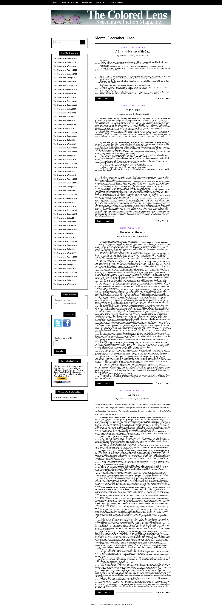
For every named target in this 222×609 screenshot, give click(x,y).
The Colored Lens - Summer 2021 (65, 136)
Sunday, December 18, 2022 (139, 114)
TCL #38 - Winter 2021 (136, 228)
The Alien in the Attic (133, 232)
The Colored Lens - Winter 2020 (65, 160)
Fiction (124, 47)
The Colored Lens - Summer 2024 (65, 89)
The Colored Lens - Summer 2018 (65, 183)
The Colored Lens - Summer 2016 (65, 214)
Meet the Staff (87, 2)
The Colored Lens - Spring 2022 (65, 125)
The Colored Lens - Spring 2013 (65, 265)
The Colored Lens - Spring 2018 (65, 187)
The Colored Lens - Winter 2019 (65, 175)
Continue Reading (104, 98)
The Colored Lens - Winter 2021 (65, 144)
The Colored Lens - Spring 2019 (65, 171)
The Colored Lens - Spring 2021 (65, 140)
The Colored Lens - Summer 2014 (65, 245)
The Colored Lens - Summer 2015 (65, 230)
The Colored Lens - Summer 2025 (65, 74)
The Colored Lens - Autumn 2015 (65, 226)
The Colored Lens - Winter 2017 (65, 206)
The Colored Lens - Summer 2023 (65, 105)
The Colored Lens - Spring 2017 (65, 202)
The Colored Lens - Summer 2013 (65, 261)
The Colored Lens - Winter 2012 (65, 284)
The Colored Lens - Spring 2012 (65, 280)
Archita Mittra (123, 236)
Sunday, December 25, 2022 (139, 56)
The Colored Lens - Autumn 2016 (65, 210)
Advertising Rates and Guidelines (65, 397)
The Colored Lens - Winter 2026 (65, 66)
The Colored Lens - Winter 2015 (65, 237)
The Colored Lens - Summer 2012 (65, 276)
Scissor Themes (103, 605)
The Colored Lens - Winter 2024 (65, 97)
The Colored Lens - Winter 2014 (65, 253)
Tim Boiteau (123, 56)
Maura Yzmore (123, 114)
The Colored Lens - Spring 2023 (65, 109)
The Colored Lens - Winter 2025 (65, 82)
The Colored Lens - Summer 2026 (65, 58)
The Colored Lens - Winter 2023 (65, 113)
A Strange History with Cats (132, 51)
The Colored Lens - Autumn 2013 (65, 257)
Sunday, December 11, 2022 (139, 236)
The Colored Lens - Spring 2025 (65, 78)
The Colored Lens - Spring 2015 (65, 233)
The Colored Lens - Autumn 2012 (65, 272)
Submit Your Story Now (62, 300)
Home (55, 2)
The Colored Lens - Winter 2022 (65, 128)
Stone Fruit (133, 109)
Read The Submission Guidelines (65, 304)
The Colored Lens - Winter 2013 (65, 269)
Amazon (72, 370)
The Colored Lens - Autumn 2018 (65, 179)
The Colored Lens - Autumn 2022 (65, 117)
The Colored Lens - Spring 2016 (65, 218)
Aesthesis (133, 394)
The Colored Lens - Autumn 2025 (65, 70)
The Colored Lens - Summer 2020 (65, 152)
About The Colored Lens (70, 2)
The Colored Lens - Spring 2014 (65, 249)
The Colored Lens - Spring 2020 (65, 156)
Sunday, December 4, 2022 (140, 399)
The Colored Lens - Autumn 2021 (65, 132)
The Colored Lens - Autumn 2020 (65, 148)
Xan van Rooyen (123, 399)
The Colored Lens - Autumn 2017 (65, 195)
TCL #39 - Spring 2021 (137, 47)
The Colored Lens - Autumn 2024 (65, 86)
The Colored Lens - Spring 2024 (65, 93)
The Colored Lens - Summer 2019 (65, 167)
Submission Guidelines (115, 2)
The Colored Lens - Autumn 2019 (65, 163)
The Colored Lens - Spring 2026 (65, 62)
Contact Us (100, 2)
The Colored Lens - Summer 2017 (65, 198)
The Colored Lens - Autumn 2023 (65, 101)
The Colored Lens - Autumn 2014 (65, 241)
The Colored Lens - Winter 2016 (65, 222)
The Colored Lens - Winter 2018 (65, 191)
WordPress (128, 605)
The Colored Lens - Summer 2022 (65, 121)
